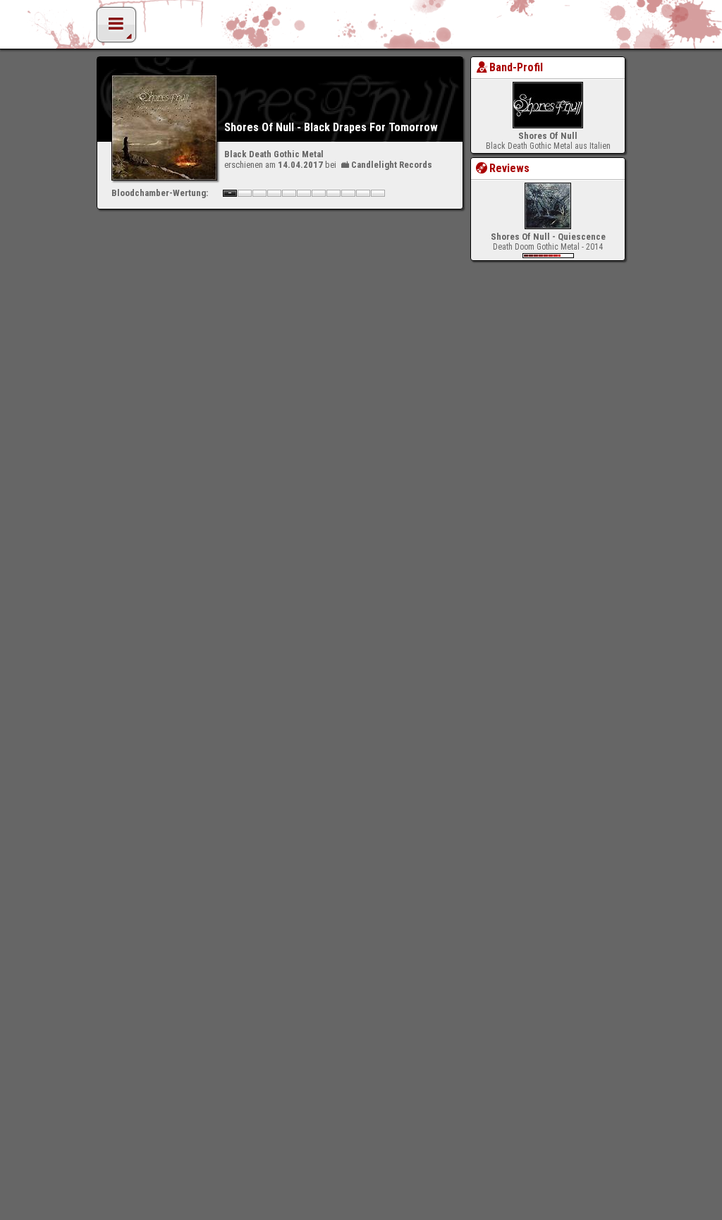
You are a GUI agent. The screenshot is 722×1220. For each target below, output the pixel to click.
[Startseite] (361, 28)
